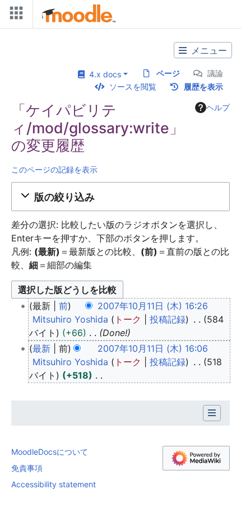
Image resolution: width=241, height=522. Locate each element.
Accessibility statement (53, 484)
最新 (41, 348)
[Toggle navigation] (14, 15)
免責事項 (27, 468)
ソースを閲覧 (132, 86)
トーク (127, 319)
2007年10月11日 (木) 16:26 (153, 305)
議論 (215, 73)
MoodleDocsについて (49, 451)
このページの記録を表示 (54, 169)
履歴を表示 (203, 86)
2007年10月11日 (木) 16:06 (153, 348)
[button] (120, 196)
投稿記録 (168, 319)
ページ (168, 73)
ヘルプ (218, 107)
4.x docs (103, 74)
